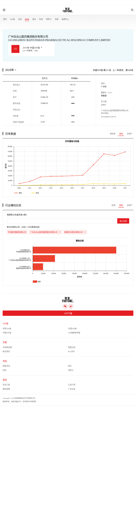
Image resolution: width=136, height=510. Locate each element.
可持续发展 (7, 347)
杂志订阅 (6, 385)
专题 (56, 19)
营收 (121, 134)
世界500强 (7, 329)
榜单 (27, 19)
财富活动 (6, 366)
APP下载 (68, 313)
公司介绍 (71, 385)
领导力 (48, 19)
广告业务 (71, 389)
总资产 (129, 134)
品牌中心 (65, 19)
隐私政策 (6, 389)
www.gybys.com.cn (108, 117)
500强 (12, 19)
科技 (41, 19)
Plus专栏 (71, 352)
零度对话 (71, 347)
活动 (20, 19)
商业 (34, 19)
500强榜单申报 (74, 333)
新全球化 (6, 352)
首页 (5, 19)
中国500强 (72, 329)
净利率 (112, 134)
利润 (113, 205)
